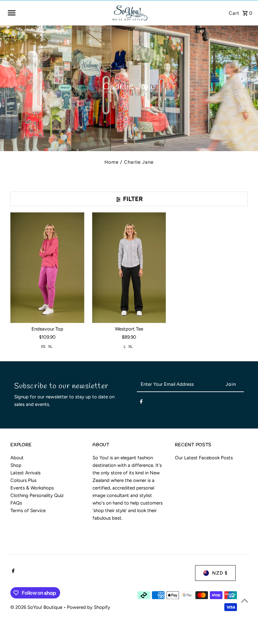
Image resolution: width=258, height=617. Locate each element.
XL (50, 346)
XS (43, 346)
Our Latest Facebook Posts (204, 458)
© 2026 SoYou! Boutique (37, 607)
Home (111, 162)
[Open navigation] (57, 13)
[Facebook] (141, 403)
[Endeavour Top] (47, 267)
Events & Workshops (32, 488)
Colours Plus (23, 480)
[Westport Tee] (129, 267)
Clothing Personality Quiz (37, 495)
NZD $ (219, 573)
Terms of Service (28, 510)
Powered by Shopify (88, 607)
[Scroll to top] (245, 600)
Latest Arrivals (25, 473)
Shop (15, 465)
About (17, 458)
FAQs (16, 503)
